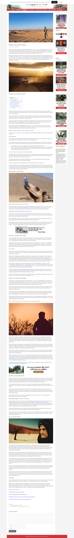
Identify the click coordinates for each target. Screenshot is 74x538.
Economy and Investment (41, 9)
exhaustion (43, 283)
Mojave (14, 240)
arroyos (15, 120)
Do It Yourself (31, 9)
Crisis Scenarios (52, 9)
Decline (61, 2)
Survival (25, 9)
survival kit (44, 138)
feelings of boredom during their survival (37, 401)
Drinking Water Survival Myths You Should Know (22, 211)
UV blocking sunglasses (45, 56)
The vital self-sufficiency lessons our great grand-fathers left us (20, 499)
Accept (54, 2)
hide (14, 97)
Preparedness (18, 9)
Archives (57, 58)
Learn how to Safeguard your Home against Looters (18, 494)
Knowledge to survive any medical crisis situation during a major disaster (22, 496)
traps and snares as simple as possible (27, 269)
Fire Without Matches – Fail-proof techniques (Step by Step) (19, 506)
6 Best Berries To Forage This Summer (16, 505)
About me (47, 536)
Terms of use (38, 536)
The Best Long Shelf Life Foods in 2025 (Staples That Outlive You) (61, 161)
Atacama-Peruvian (20, 446)
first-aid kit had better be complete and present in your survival (22, 362)
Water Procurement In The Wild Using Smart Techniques (23, 130)
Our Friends (59, 9)
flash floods (38, 462)
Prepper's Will (33, 536)
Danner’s (16, 345)
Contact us (43, 536)
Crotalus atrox (11, 385)
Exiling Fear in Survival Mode (23, 398)
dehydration (26, 207)
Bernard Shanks (44, 259)
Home (13, 9)
